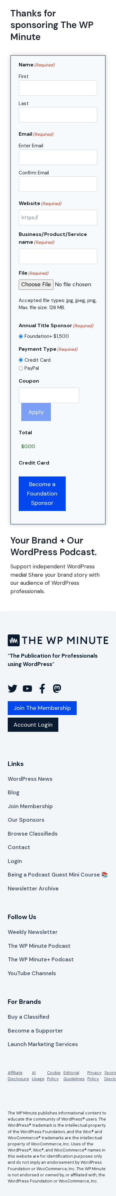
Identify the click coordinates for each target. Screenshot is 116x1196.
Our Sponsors (26, 819)
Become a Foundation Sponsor (42, 493)
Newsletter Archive (33, 888)
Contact (19, 847)
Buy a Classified (28, 1016)
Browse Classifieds (33, 833)
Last (24, 103)
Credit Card (37, 360)
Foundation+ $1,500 (46, 336)
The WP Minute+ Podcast (41, 959)
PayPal (31, 368)
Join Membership (30, 806)
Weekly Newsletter (33, 932)
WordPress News (30, 778)
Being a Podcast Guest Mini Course (54, 874)
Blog (13, 792)
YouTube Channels (32, 973)
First (24, 76)
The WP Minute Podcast (39, 945)
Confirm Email (34, 173)
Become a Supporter (35, 1030)
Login (15, 861)
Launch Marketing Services (43, 1044)
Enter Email (31, 145)
